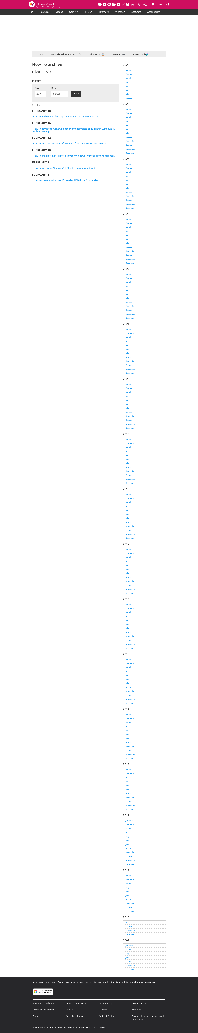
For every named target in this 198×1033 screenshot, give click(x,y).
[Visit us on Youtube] (109, 4)
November (130, 149)
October (129, 145)
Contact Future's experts (78, 1003)
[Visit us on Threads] (123, 4)
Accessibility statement (44, 1009)
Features (45, 12)
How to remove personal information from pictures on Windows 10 (70, 143)
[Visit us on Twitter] (104, 4)
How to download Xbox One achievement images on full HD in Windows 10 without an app (74, 130)
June (127, 90)
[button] (164, 4)
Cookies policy (139, 1003)
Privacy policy (105, 1003)
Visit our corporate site (143, 982)
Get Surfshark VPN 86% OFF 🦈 (66, 54)
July (127, 94)
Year (37, 88)
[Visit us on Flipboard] (118, 4)
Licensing (103, 1009)
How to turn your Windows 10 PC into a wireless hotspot (64, 168)
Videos (59, 12)
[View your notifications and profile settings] (153, 4)
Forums (36, 1016)
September (130, 141)
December (130, 153)
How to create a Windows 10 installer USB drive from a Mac (65, 180)
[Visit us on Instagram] (114, 4)
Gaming (73, 12)
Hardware (103, 12)
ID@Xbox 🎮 (119, 54)
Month (54, 88)
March (128, 78)
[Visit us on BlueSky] (127, 4)
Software (136, 12)
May (127, 86)
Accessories (153, 12)
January (129, 70)
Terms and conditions (43, 1003)
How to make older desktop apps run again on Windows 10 (65, 116)
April (128, 82)
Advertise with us (74, 1016)
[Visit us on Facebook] (100, 4)
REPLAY (88, 12)
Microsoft (120, 12)
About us (136, 1009)
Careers (69, 1009)
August (129, 97)
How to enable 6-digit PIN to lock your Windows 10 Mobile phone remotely (74, 155)
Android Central (107, 1016)
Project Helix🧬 (140, 54)
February (130, 74)
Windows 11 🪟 (96, 54)
